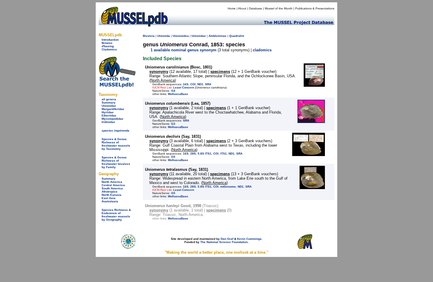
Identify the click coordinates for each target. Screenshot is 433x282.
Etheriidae (109, 115)
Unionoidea (181, 35)
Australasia (110, 201)
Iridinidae (108, 122)
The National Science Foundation (224, 242)
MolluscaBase (178, 94)
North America (112, 181)
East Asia (108, 198)
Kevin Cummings (249, 238)
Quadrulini (236, 35)
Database (255, 8)
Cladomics (109, 49)
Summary (108, 102)
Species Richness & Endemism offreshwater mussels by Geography (116, 214)
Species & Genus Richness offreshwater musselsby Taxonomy (116, 143)
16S (186, 84)
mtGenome (228, 186)
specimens (220, 71)
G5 (173, 156)
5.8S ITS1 (204, 153)
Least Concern (183, 87)
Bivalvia (149, 35)
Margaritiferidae (113, 109)
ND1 (200, 84)
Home (232, 8)
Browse (107, 43)
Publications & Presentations (314, 8)
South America (112, 188)
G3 (173, 123)
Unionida (163, 35)
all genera (109, 99)
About (242, 8)
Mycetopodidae (112, 118)
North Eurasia (111, 194)
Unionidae (109, 105)
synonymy (158, 71)
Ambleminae (218, 35)
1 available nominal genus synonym (183, 50)
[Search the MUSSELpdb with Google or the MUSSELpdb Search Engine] (117, 86)
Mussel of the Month (278, 8)
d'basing (108, 46)
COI (193, 84)
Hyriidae (108, 112)
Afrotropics (110, 191)
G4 (173, 90)
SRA (208, 84)
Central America (113, 185)
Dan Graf (227, 238)
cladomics (262, 50)
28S (193, 153)
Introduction (110, 39)
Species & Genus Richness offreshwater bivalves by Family (116, 162)
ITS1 (223, 153)
